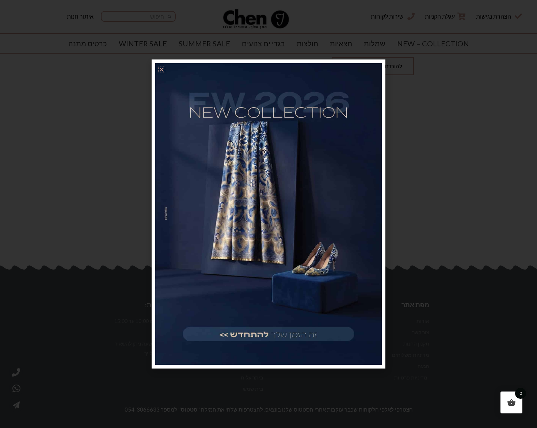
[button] (161, 69)
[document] (268, 214)
